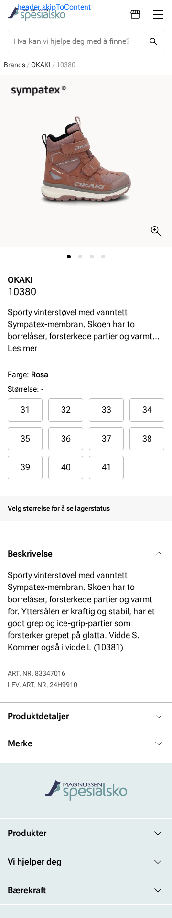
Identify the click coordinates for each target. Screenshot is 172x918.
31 (25, 409)
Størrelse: (23, 388)
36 (66, 438)
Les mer (22, 348)
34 (147, 409)
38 (147, 438)
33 (106, 409)
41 (106, 467)
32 (66, 409)
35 (25, 438)
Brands (14, 65)
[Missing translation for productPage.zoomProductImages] (156, 231)
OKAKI (41, 65)
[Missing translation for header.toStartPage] (36, 14)
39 (25, 467)
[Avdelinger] (135, 14)
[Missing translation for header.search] (153, 41)
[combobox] (78, 41)
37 (106, 438)
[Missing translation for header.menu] (158, 14)
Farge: (28, 374)
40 (66, 467)
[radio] (25, 409)
